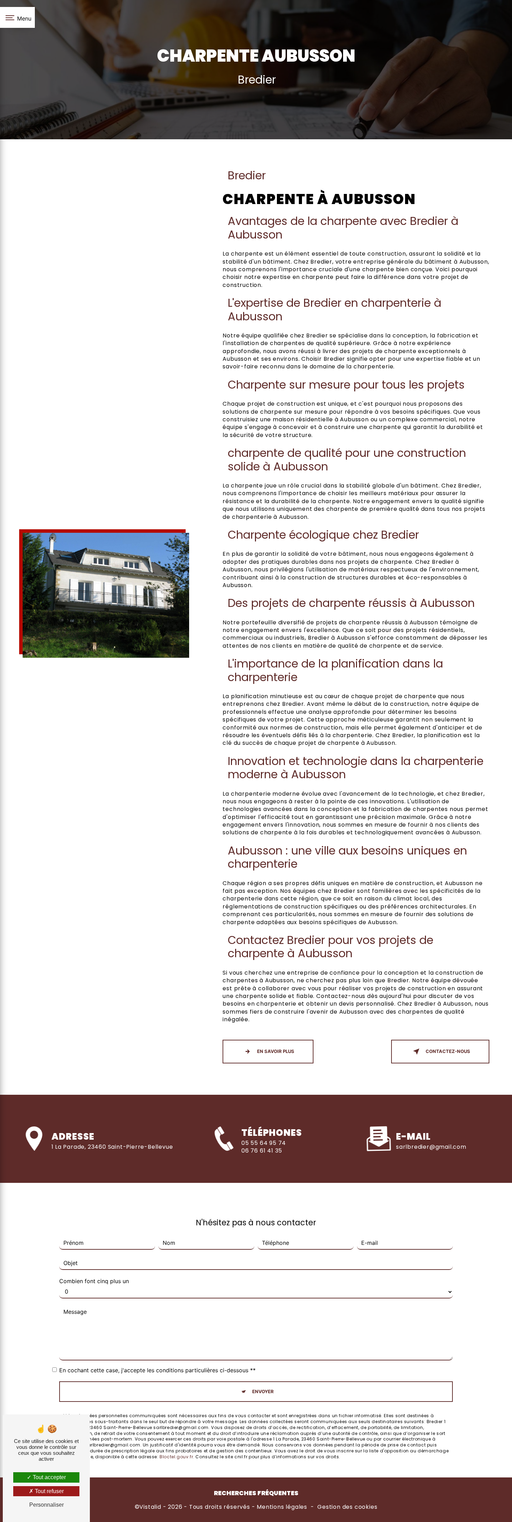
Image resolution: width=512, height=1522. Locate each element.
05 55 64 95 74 (263, 1143)
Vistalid (150, 1507)
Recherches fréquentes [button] (256, 1493)
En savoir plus (275, 1051)
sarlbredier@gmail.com (431, 1147)
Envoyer (263, 1391)
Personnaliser (46, 1505)
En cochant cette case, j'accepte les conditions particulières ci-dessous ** (157, 1370)
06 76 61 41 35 (261, 1151)
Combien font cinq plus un (94, 1281)
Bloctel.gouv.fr (176, 1457)
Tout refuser (48, 1491)
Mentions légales (282, 1507)
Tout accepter (48, 1477)
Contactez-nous (448, 1051)
